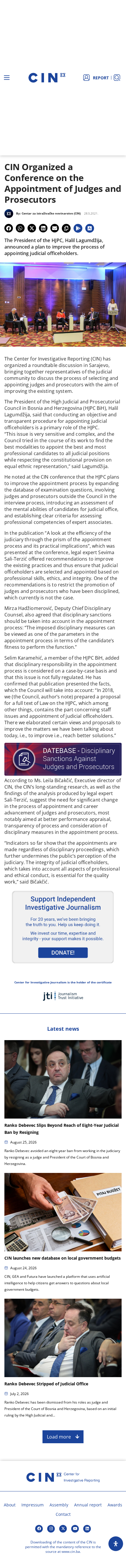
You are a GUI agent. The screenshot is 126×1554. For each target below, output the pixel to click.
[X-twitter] (63, 1529)
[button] (8, 228)
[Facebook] (39, 1529)
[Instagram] (51, 1529)
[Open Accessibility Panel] (115, 1543)
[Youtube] (75, 1529)
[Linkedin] (87, 1529)
